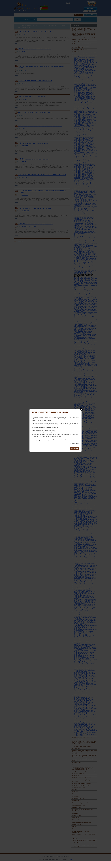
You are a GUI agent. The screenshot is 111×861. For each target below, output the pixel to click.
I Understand (74, 448)
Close (81, 409)
